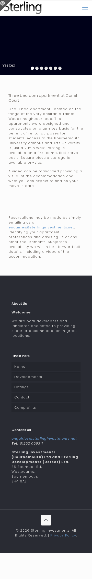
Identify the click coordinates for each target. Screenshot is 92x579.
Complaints (25, 407)
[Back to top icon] (46, 520)
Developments (28, 376)
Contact (21, 397)
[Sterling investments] (23, 7)
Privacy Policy (63, 535)
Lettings (21, 387)
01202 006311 (31, 443)
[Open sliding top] (6, 6)
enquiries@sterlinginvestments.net (41, 227)
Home (20, 366)
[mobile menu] (85, 7)
